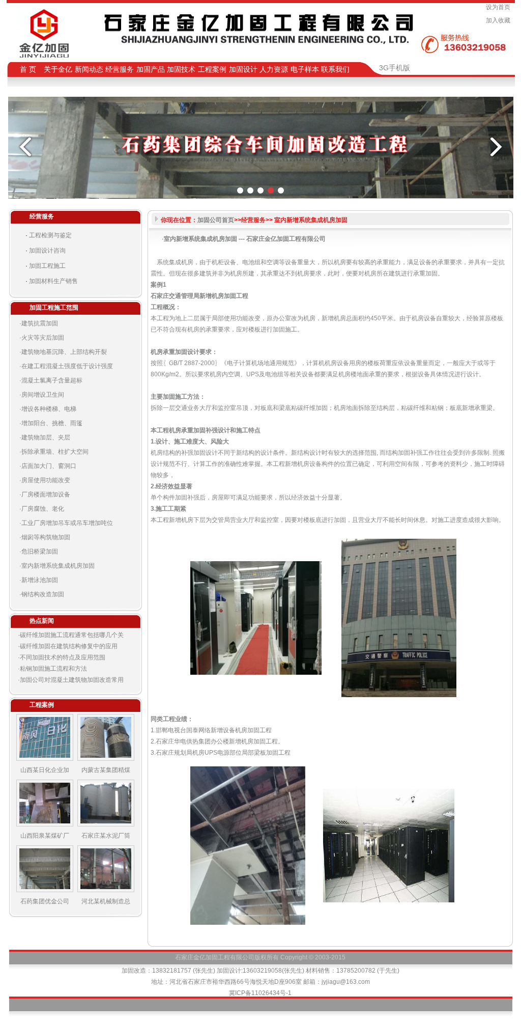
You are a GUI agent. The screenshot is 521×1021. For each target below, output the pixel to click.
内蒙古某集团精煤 (105, 770)
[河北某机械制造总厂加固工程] (105, 890)
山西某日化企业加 (44, 770)
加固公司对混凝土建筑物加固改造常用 (72, 679)
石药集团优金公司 (44, 901)
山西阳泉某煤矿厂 (44, 835)
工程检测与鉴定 (50, 235)
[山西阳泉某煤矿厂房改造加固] (44, 824)
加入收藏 (499, 20)
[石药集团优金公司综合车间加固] (44, 890)
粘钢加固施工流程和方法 (53, 668)
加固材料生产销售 (53, 281)
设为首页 (499, 7)
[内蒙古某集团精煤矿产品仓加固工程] (105, 758)
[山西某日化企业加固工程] (44, 758)
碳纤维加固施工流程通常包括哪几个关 (72, 635)
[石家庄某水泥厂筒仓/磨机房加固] (105, 824)
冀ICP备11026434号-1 (260, 993)
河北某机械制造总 (105, 901)
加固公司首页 (215, 220)
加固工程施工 (47, 265)
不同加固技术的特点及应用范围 (62, 657)
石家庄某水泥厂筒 (105, 835)
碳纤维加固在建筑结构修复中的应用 (69, 646)
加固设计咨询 (47, 250)
